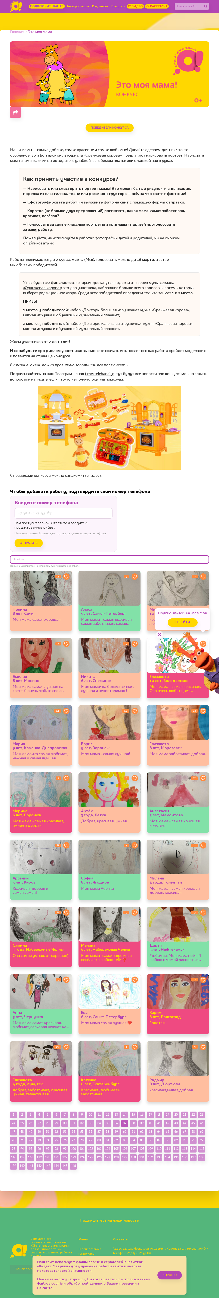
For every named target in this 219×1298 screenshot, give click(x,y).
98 (56, 1149)
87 (159, 1140)
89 (176, 1140)
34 (99, 1123)
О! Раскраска (156, 6)
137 (193, 1157)
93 (13, 1149)
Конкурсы (118, 6)
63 (150, 1132)
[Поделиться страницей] (15, 112)
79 (90, 1140)
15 (133, 1114)
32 (82, 1123)
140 (22, 1166)
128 (116, 1157)
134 (167, 1157)
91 (193, 1140)
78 (82, 1140)
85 (142, 1140)
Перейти (182, 622)
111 (167, 1149)
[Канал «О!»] (16, 6)
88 (167, 1140)
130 (133, 1157)
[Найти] (206, 6)
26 (30, 1123)
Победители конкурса (110, 127)
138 (201, 1157)
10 (90, 1114)
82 (116, 1140)
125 (90, 1157)
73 (39, 1140)
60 (124, 1132)
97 (47, 1149)
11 (99, 1114)
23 (201, 1114)
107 (133, 1149)
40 (150, 1123)
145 (64, 1166)
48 (22, 1132)
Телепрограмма (78, 6)
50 (39, 1132)
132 (150, 1157)
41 (159, 1123)
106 (124, 1149)
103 (99, 1149)
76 (65, 1140)
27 (39, 1123)
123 (73, 1157)
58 (107, 1132)
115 (201, 1149)
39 (142, 1123)
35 (107, 1123)
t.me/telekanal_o (99, 374)
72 (30, 1140)
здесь (96, 475)
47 (13, 1132)
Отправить (29, 543)
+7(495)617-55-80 (139, 1253)
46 (201, 1123)
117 (22, 1157)
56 (90, 1132)
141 (30, 1166)
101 (81, 1149)
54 (73, 1132)
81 (107, 1140)
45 (193, 1123)
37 (124, 1123)
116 (13, 1157)
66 (176, 1132)
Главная (17, 32)
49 (30, 1132)
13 (116, 1114)
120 (47, 1157)
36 (116, 1123)
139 (13, 1166)
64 (159, 1132)
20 (176, 1114)
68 (193, 1132)
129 (124, 1157)
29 (56, 1123)
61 (133, 1132)
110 (158, 1149)
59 (116, 1132)
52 (56, 1132)
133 (158, 1157)
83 (124, 1140)
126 (99, 1157)
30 (65, 1123)
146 (73, 1166)
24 (13, 1123)
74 (47, 1140)
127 (107, 1157)
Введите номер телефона (46, 503)
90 (184, 1140)
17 (150, 1114)
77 (73, 1140)
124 (81, 1157)
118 (30, 1157)
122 (64, 1157)
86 (150, 1140)
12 (107, 1114)
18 (159, 1114)
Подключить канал (47, 6)
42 (167, 1123)
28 (47, 1123)
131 (141, 1157)
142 (39, 1166)
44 (184, 1123)
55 (82, 1132)
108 (141, 1149)
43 (176, 1123)
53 (65, 1132)
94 (22, 1149)
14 (124, 1114)
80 (99, 1140)
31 (73, 1123)
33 (90, 1123)
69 (201, 1132)
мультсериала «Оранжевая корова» (89, 155)
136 (184, 1157)
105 (116, 1149)
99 (65, 1149)
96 (39, 1149)
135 (176, 1157)
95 (30, 1149)
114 (193, 1149)
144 (56, 1166)
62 (142, 1132)
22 (193, 1114)
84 (133, 1140)
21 (184, 1114)
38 (133, 1123)
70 (13, 1140)
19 (167, 1114)
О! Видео (135, 6)
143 (47, 1166)
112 (176, 1149)
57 (99, 1132)
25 (22, 1123)
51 (47, 1132)
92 (201, 1140)
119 (39, 1157)
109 (150, 1149)
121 (56, 1157)
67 (184, 1132)
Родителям (100, 6)
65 (167, 1132)
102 (90, 1149)
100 (73, 1149)
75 (56, 1140)
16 (142, 1114)
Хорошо (170, 1275)
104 (107, 1149)
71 (22, 1140)
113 (184, 1149)
